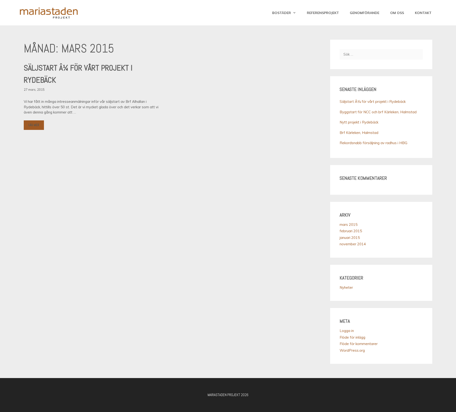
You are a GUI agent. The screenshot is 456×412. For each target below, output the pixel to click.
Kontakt (423, 13)
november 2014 (353, 244)
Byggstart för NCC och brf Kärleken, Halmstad (378, 112)
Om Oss (397, 13)
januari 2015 (350, 237)
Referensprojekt (323, 13)
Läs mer (33, 125)
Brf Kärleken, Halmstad (359, 132)
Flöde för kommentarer (359, 343)
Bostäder (281, 13)
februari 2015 (351, 231)
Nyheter (346, 287)
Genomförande (364, 13)
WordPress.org (352, 350)
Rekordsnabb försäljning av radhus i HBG (373, 143)
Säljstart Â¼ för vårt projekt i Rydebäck (373, 101)
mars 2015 (348, 224)
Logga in (347, 330)
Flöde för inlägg (352, 337)
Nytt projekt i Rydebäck (359, 122)
